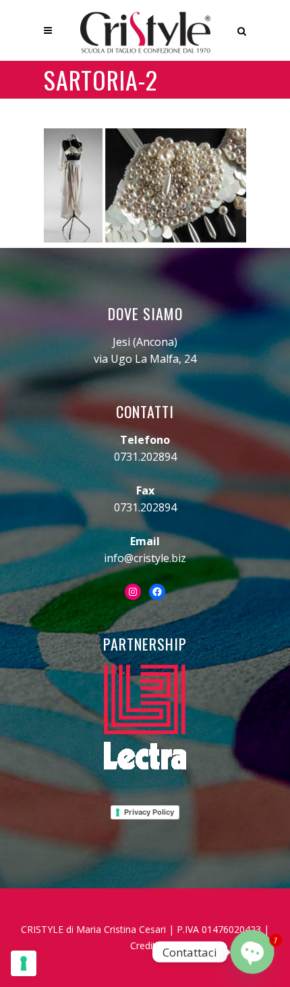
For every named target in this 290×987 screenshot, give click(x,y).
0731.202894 (145, 456)
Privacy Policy (149, 812)
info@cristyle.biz (145, 558)
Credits (145, 945)
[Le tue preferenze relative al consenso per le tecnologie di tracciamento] (23, 963)
